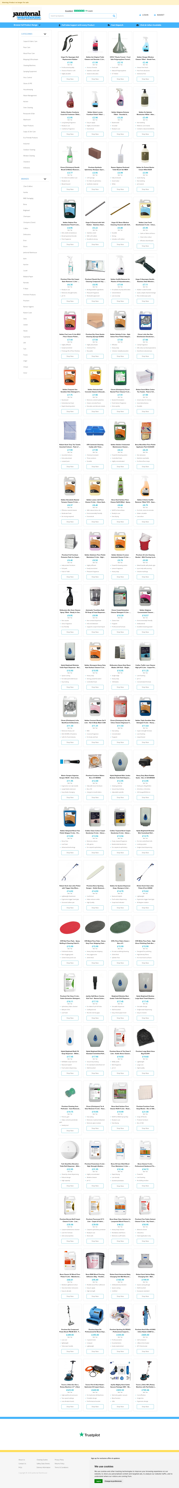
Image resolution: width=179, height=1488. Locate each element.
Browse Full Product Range (26, 25)
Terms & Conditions (61, 1467)
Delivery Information (43, 1467)
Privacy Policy (59, 1460)
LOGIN (145, 15)
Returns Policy (59, 1464)
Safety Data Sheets (43, 1464)
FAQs (20, 1467)
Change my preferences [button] (113, 1481)
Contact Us (22, 1464)
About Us (22, 1460)
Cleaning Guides (42, 1460)
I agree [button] (98, 1481)
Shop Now (70, 79)
